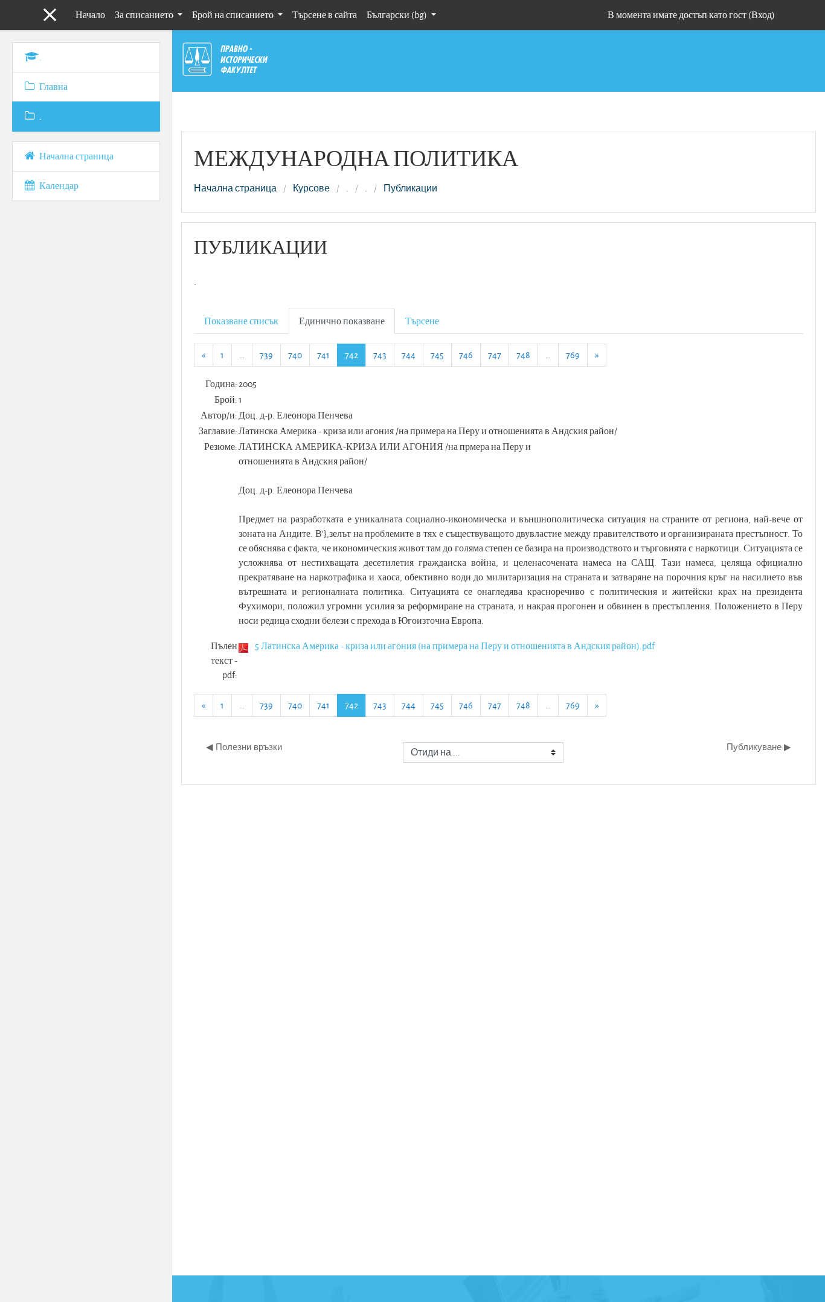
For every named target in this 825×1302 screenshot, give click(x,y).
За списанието (145, 14)
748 (523, 354)
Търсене (422, 321)
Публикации (410, 188)
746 (466, 354)
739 (266, 354)
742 (355, 354)
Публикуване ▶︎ (759, 747)
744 (409, 354)
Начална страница (235, 188)
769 (573, 354)
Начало (90, 14)
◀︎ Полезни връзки (244, 747)
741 (323, 354)
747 (494, 354)
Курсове (311, 188)
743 (380, 354)
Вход (761, 14)
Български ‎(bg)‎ (398, 14)
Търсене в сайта (324, 14)
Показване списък (241, 321)
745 (437, 354)
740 (295, 354)
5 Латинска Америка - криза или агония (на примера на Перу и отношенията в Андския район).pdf (455, 646)
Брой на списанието (233, 14)
